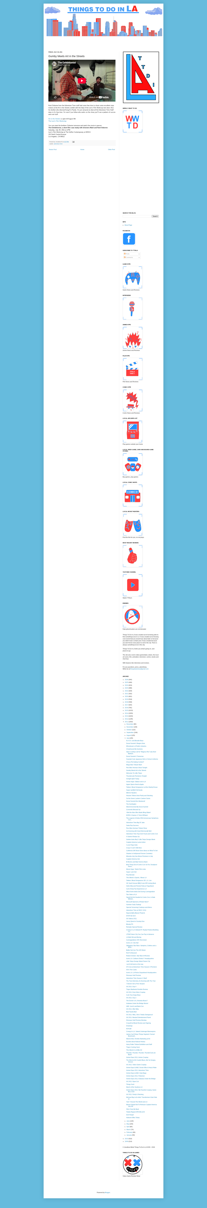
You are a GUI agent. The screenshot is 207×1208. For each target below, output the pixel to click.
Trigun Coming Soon (133, 1047)
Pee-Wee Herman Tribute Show (136, 828)
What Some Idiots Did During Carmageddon (140, 891)
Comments (129, 257)
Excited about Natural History (135, 1042)
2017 (127, 705)
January (129, 1135)
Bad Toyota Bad (131, 1012)
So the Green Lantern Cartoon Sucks (138, 798)
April (128, 1127)
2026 (127, 679)
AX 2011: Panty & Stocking (135, 1094)
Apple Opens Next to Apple (135, 784)
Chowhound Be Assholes (134, 749)
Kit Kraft (128, 1029)
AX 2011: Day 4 (131, 986)
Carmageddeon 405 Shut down (136, 940)
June (128, 1121)
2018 (127, 702)
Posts (127, 254)
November (130, 727)
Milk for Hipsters (131, 793)
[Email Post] (73, 141)
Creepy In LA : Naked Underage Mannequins (140, 1031)
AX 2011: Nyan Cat (132, 1081)
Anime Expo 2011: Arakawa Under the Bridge (141, 1079)
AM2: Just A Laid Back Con (135, 1006)
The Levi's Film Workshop (57, 121)
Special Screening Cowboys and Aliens (139, 907)
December (130, 724)
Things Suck (130, 1084)
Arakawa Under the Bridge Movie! (137, 1003)
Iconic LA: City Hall (132, 943)
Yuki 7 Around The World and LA (136, 1102)
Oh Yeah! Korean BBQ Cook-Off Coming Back (141, 883)
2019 (127, 699)
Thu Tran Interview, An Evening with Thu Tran (141, 981)
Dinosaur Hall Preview (133, 975)
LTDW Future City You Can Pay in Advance (140, 934)
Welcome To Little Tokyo (134, 773)
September (130, 732)
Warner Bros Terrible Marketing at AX (138, 1039)
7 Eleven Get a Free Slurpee (135, 984)
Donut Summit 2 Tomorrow (135, 756)
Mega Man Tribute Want (134, 765)
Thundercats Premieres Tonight (136, 776)
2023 (127, 688)
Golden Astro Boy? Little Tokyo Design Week (140, 839)
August (128, 735)
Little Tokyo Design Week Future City (138, 961)
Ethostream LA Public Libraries (136, 746)
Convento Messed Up (133, 809)
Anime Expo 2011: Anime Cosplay (137, 1057)
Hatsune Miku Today (133, 1117)
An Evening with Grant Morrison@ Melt (138, 831)
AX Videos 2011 (131, 918)
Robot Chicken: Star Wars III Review (138, 956)
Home (82, 149)
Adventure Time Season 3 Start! (136, 978)
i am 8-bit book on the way (134, 964)
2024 (127, 685)
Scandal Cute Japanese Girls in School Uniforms (142, 759)
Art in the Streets (54, 119)
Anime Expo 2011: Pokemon (135, 1076)
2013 (127, 716)
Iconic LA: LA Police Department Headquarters (141, 972)
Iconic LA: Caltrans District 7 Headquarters (140, 958)
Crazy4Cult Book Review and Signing (138, 1023)
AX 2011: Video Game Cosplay (136, 1065)
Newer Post (53, 149)
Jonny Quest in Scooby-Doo (135, 921)
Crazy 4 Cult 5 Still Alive (134, 848)
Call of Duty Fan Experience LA (136, 889)
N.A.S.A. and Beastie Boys (134, 740)
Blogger (107, 1192)
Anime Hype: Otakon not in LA (136, 782)
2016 (127, 708)
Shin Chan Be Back (132, 1109)
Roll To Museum (131, 953)
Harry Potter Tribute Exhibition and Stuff (139, 1044)
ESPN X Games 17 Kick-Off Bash (137, 815)
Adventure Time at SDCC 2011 (136, 910)
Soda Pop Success (132, 825)
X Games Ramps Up (133, 836)
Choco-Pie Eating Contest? (135, 762)
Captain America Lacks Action (136, 842)
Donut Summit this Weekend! (135, 801)
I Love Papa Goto (132, 845)
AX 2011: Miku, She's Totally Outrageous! (139, 1015)
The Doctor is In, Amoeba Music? (137, 1000)
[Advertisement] (92, 41)
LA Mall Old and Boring (133, 937)
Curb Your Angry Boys (133, 995)
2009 (127, 1141)
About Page (128, 225)
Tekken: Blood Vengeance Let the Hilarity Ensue (142, 787)
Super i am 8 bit (131, 872)
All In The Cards (131, 970)
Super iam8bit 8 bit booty (134, 790)
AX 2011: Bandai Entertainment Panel (138, 1017)
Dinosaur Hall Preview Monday (136, 1020)
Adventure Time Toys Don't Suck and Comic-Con (142, 834)
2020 (127, 696)
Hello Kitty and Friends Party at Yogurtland (140, 886)
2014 (127, 713)
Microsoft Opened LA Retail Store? (137, 902)
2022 (127, 691)
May (128, 1124)
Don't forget (130, 1115)
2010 (127, 1139)
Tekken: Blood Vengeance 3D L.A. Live (139, 880)
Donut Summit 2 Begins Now (135, 743)
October (129, 730)
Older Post (111, 149)
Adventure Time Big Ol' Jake (135, 822)
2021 (127, 693)
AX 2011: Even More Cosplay (135, 992)
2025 (127, 682)
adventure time (58, 144)
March (128, 1129)
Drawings (129, 1026)
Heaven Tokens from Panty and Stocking (139, 795)
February (129, 1132)
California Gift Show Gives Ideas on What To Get (142, 850)
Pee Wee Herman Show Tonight (136, 767)
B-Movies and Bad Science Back (136, 862)
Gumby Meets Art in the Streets (136, 770)
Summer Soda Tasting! (133, 904)
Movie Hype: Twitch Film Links (136, 869)
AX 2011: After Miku (132, 1009)
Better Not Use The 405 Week (136, 950)
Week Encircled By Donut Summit (137, 807)
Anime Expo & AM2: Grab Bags (136, 1073)
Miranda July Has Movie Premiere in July (139, 856)
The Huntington (131, 804)
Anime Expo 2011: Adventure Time (137, 1070)
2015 (127, 710)
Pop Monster (130, 875)
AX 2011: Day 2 (131, 998)
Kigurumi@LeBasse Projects (135, 913)
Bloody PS (129, 924)
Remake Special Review (134, 927)
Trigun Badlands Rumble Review (137, 989)
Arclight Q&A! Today (132, 779)
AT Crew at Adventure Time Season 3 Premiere (141, 967)
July (127, 738)
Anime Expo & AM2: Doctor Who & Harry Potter (141, 1067)
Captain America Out (133, 859)
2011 (127, 722)
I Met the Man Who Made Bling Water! (138, 812)
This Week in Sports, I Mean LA (136, 877)
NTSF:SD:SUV (131, 916)
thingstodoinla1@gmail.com (139, 669)
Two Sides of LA (131, 894)
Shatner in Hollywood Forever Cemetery (139, 853)
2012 (127, 719)
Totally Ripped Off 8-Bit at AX (135, 1112)
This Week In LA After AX (134, 1050)
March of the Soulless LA (134, 1087)
